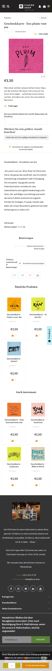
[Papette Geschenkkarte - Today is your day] (14, 304)
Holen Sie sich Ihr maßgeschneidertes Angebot (26, 137)
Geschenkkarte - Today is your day (14, 315)
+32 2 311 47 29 (29, 575)
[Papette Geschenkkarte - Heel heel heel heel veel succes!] (14, 409)
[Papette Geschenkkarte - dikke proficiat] (38, 454)
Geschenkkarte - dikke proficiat (38, 465)
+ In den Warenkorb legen (35, 665)
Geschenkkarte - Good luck (38, 421)
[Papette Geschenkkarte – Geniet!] (14, 348)
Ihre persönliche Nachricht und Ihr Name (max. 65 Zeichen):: (25, 115)
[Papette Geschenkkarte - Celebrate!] (14, 454)
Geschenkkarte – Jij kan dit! (38, 315)
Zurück (43, 18)
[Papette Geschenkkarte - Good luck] (38, 409)
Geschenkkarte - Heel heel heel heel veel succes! (14, 421)
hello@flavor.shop (32, 579)
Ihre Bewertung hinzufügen (33, 263)
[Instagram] (18, 588)
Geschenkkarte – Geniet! (14, 360)
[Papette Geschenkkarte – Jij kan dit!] (38, 304)
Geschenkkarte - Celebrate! (14, 465)
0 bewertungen (20, 31)
